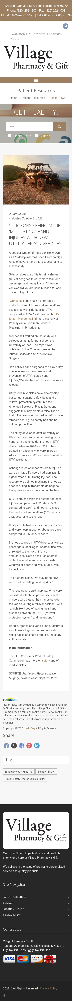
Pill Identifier (37, 33)
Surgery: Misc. (46, 771)
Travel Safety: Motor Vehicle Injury (25, 779)
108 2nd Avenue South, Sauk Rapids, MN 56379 (36, 5)
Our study (16, 301)
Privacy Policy (12, 915)
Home (13, 98)
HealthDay (29, 728)
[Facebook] (65, 26)
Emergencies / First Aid (18, 771)
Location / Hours (13, 909)
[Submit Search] (59, 126)
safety (46, 660)
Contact (8, 902)
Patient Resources (33, 98)
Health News (22, 136)
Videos (45, 136)
